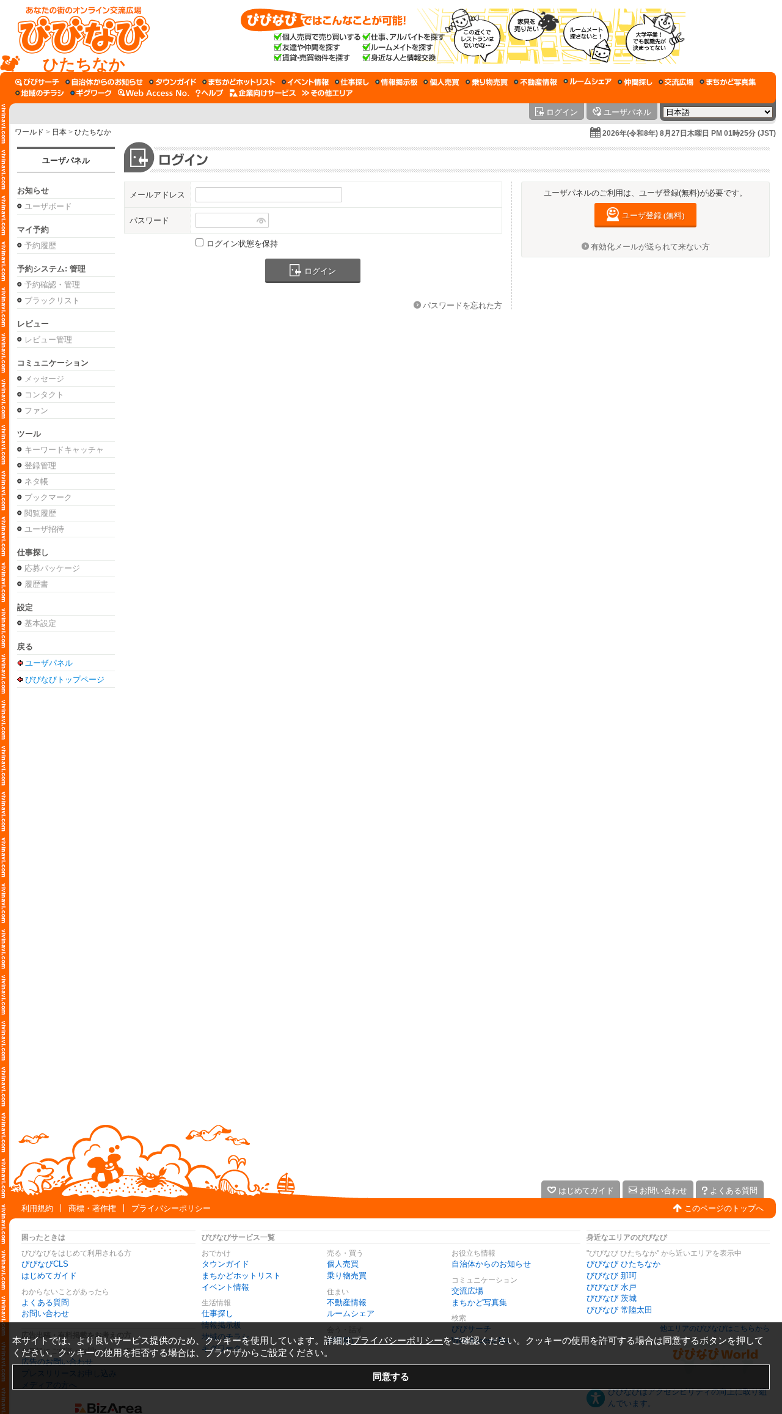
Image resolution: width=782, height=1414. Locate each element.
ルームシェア (351, 1313)
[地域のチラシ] (39, 93)
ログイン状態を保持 (242, 243)
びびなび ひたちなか (623, 1264)
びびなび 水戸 (611, 1287)
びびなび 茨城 (611, 1298)
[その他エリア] (327, 93)
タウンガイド (225, 1264)
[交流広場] (676, 82)
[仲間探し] (635, 82)
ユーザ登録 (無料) (653, 215)
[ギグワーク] (91, 93)
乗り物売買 (347, 1275)
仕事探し (217, 1313)
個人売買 (343, 1264)
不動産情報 (347, 1302)
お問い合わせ (45, 1313)
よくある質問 (45, 1302)
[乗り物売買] (487, 82)
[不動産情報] (535, 82)
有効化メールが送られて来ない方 (650, 246)
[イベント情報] (305, 82)
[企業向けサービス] (263, 93)
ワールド (29, 132)
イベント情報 (225, 1287)
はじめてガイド (49, 1275)
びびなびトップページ (64, 679)
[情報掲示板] (396, 82)
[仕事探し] (352, 82)
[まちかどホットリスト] (239, 82)
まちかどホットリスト (241, 1275)
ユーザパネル (66, 160)
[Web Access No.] (153, 93)
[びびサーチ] (37, 82)
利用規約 (37, 1208)
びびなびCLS (44, 1264)
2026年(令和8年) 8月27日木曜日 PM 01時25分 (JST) (689, 133)
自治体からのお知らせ (491, 1264)
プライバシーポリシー (171, 1208)
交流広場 (467, 1290)
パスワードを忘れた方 (462, 305)
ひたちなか (93, 132)
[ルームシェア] (587, 82)
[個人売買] (441, 82)
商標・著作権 (92, 1208)
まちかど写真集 (479, 1302)
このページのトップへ (724, 1208)
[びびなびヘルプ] (210, 93)
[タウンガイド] (172, 82)
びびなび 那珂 (611, 1275)
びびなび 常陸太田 (619, 1309)
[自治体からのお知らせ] (104, 82)
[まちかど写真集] (728, 82)
